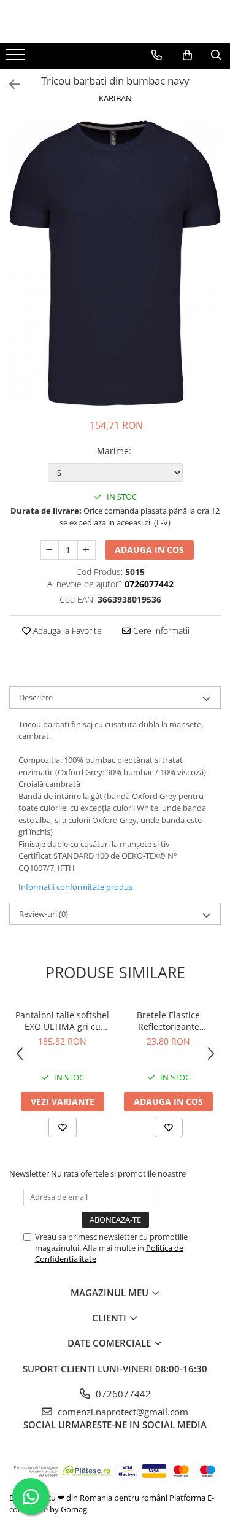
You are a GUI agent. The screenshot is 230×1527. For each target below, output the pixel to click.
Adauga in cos (149, 549)
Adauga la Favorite (66, 630)
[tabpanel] (115, 263)
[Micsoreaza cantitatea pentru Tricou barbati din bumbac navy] (49, 550)
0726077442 (122, 1394)
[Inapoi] (9, 84)
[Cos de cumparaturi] (187, 55)
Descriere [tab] (36, 697)
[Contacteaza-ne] (157, 55)
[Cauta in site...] (216, 55)
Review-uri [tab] (43, 913)
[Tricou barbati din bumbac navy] (115, 263)
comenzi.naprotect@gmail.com (121, 1411)
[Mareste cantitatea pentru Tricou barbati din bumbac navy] (86, 550)
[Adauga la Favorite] (62, 1127)
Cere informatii (160, 630)
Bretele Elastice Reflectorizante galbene (168, 1020)
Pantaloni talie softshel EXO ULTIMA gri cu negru (62, 1020)
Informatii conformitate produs (75, 886)
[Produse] (17, 58)
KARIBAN (115, 98)
